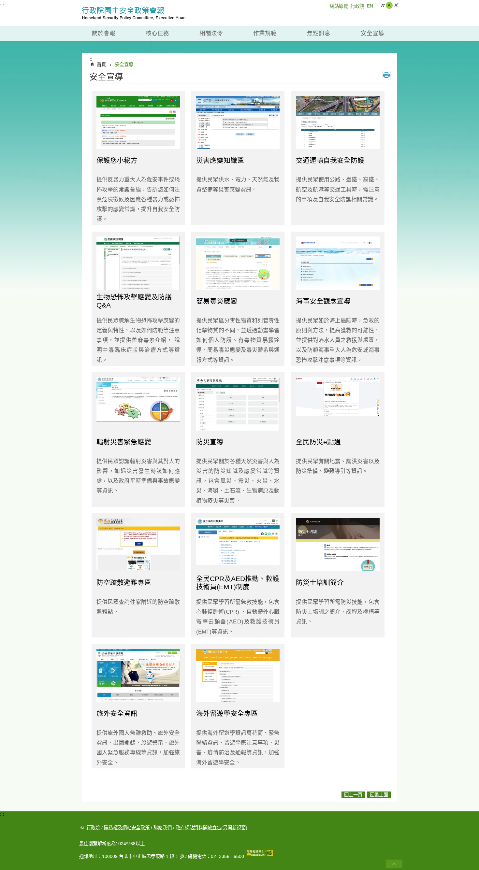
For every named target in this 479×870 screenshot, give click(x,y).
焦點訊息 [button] (318, 33)
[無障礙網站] (259, 856)
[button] (394, 864)
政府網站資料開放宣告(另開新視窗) (211, 827)
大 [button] (396, 5)
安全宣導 (124, 64)
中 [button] (389, 5)
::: (2, 3)
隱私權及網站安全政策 (127, 827)
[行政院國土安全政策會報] (143, 13)
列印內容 (386, 75)
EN (370, 5)
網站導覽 (339, 6)
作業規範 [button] (265, 33)
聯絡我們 (162, 827)
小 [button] (382, 5)
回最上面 (379, 794)
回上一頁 (353, 794)
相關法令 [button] (211, 33)
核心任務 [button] (157, 33)
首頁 (101, 64)
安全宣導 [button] (372, 33)
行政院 (357, 6)
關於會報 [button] (103, 33)
